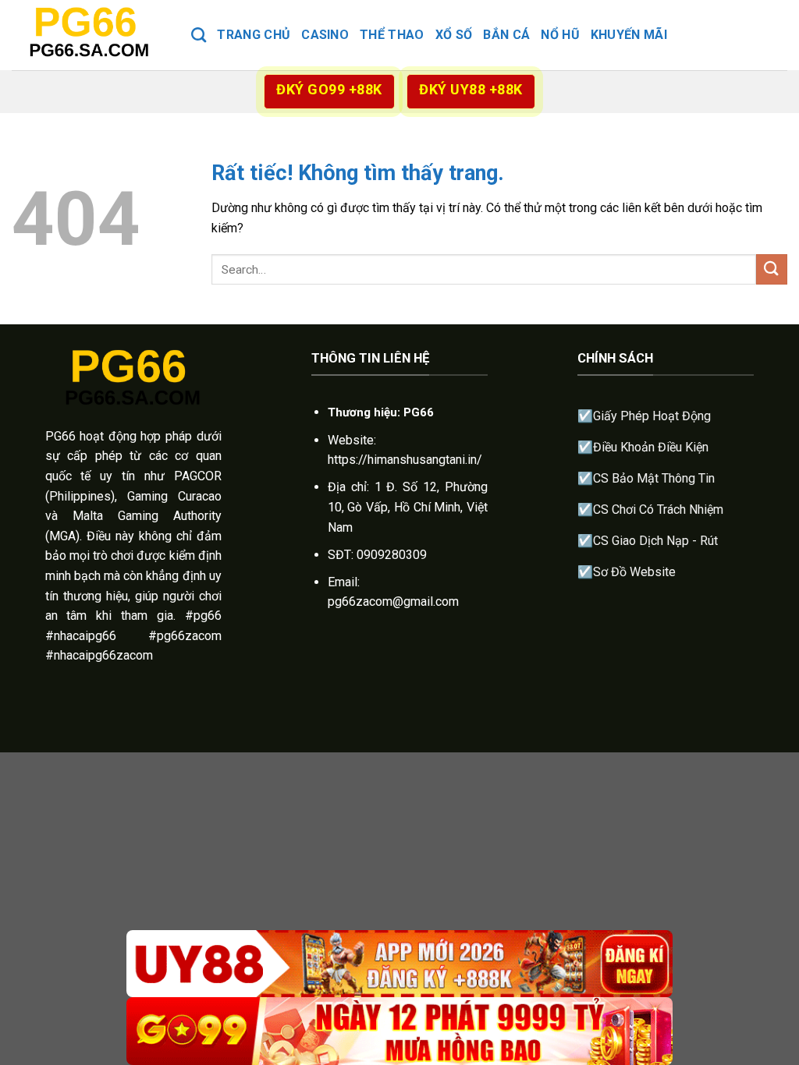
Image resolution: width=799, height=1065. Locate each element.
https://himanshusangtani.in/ (405, 459)
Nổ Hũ (560, 34)
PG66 (60, 436)
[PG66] (90, 34)
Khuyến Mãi (629, 34)
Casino (325, 34)
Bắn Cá (506, 34)
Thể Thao (392, 34)
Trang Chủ (253, 34)
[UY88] (399, 964)
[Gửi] (771, 269)
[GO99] (399, 1031)
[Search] (198, 34)
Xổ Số (454, 34)
